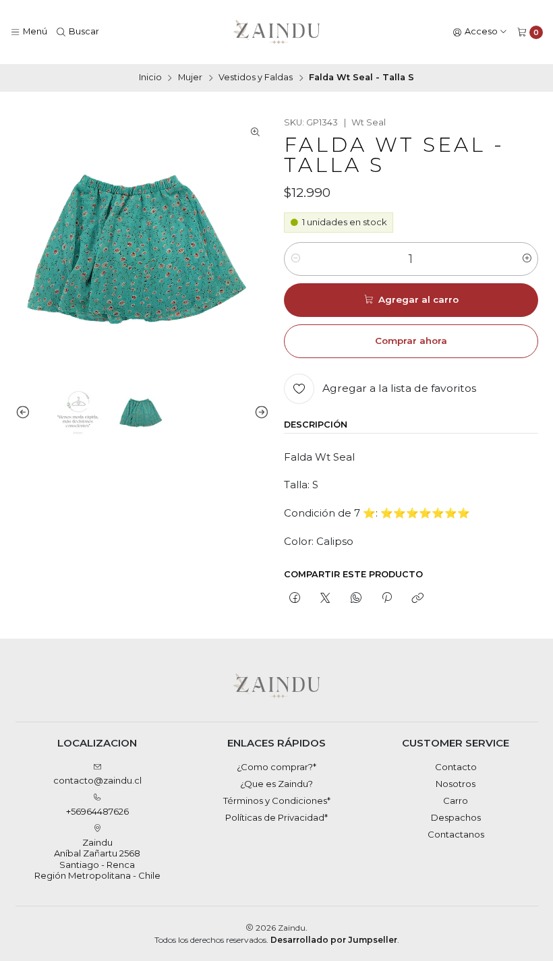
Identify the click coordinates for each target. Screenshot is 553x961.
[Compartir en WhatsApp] (355, 598)
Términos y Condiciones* (276, 800)
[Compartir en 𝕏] (325, 598)
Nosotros (455, 783)
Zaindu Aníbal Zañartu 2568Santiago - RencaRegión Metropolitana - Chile (97, 859)
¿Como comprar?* (276, 766)
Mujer (190, 78)
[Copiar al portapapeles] (417, 598)
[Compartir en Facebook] (294, 598)
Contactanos (456, 834)
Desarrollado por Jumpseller (333, 940)
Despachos (456, 817)
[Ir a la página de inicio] (277, 32)
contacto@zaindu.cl (97, 780)
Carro (455, 800)
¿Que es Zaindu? (276, 783)
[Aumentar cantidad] (527, 259)
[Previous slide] (26, 412)
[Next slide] (259, 412)
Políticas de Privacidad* (276, 817)
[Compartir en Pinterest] (386, 598)
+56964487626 (97, 811)
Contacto (456, 766)
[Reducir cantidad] (295, 259)
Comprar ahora (411, 340)
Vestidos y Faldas (256, 78)
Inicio (150, 78)
